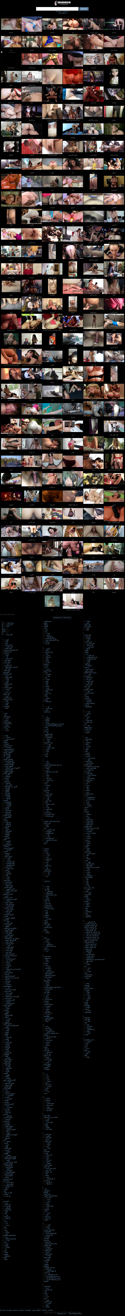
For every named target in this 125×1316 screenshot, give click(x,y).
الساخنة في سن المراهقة (14, 969)
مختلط (89, 782)
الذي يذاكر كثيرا (10, 954)
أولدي (6, 708)
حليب (47, 807)
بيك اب (48, 633)
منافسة (87, 901)
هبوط (88, 992)
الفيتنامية (7, 1047)
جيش (46, 754)
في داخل (47, 1272)
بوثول (5, 1259)
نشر (88, 969)
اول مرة (8, 1196)
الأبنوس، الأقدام (7, 773)
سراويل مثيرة (48, 977)
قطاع (47, 1307)
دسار (48, 855)
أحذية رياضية (8, 645)
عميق (47, 1177)
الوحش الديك (9, 1167)
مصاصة (89, 838)
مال (87, 741)
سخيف (49, 966)
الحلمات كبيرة (9, 902)
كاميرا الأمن (88, 642)
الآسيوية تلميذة (9, 766)
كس (89, 674)
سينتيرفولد (48, 1019)
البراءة (6, 820)
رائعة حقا (47, 889)
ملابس (89, 892)
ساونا (47, 960)
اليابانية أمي (9, 1170)
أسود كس (7, 668)
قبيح (46, 1293)
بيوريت (47, 643)
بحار (6, 1221)
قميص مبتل (88, 626)
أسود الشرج (8, 665)
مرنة (87, 795)
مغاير (87, 855)
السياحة (7, 983)
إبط (5, 715)
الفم (8, 1041)
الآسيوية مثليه (9, 769)
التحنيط (6, 846)
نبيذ (85, 966)
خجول (47, 824)
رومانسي (49, 918)
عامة (47, 1139)
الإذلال (8, 797)
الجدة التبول (6, 880)
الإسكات (8, 798)
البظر (7, 829)
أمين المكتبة (7, 697)
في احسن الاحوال (50, 1267)
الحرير (7, 896)
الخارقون (6, 919)
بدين (5, 1228)
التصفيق (7, 853)
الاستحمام (8, 810)
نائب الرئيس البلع (91, 923)
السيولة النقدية (7, 986)
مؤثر (86, 737)
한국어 (39, 1310)
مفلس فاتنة (89, 865)
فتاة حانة (47, 1237)
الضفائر (6, 1010)
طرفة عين (50, 1122)
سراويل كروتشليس (50, 975)
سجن (47, 965)
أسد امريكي (9, 658)
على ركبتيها (49, 1172)
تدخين (47, 660)
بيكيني (48, 635)
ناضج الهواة (89, 951)
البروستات (8, 826)
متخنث (88, 753)
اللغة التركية (7, 1087)
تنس (47, 684)
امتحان (7, 1177)
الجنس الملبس (8, 887)
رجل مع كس (48, 905)
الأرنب (7, 780)
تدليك (48, 662)
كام (89, 640)
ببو (7, 1215)
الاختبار (8, 807)
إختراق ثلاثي (6, 716)
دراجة (47, 852)
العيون (7, 1027)
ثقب (48, 706)
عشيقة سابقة (48, 1165)
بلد (5, 1249)
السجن (7, 974)
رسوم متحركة (50, 908)
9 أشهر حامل (7, 634)
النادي (7, 1136)
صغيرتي (49, 1086)
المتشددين (10, 1095)
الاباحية (9, 805)
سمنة (47, 994)
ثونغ (47, 710)
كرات (88, 662)
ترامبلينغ (46, 664)
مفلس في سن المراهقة (92, 867)
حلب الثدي (49, 795)
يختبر (86, 1046)
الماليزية (7, 1092)
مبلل (86, 751)
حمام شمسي (47, 812)
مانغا (87, 744)
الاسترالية (7, 812)
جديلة (46, 727)
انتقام (5, 1189)
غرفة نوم (48, 1197)
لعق (89, 725)
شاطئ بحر (48, 1028)
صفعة (47, 1088)
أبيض (7, 639)
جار (47, 717)
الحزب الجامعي (7, 897)
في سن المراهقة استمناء (52, 1276)
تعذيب (48, 669)
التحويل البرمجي (8, 848)
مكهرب (87, 891)
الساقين (8, 971)
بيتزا (47, 629)
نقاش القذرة (88, 974)
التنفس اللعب (8, 856)
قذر (47, 1295)
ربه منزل (47, 901)
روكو (47, 917)
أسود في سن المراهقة (11, 667)
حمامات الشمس (50, 814)
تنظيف (47, 686)
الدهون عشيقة (8, 936)
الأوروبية (7, 793)
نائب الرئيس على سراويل (93, 933)
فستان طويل (48, 1254)
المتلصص (9, 1099)
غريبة (47, 1202)
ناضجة (89, 952)
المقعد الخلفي (9, 1126)
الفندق (7, 1044)
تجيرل (48, 655)
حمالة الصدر (49, 809)
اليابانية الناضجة (8, 1174)
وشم (88, 1031)
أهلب (6, 704)
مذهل (87, 787)
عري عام (49, 1160)
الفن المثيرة (8, 1042)
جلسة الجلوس (49, 734)
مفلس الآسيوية (90, 863)
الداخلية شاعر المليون (10, 928)
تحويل (47, 659)
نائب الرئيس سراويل (91, 928)
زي (47, 951)
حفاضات (48, 785)
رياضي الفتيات (48, 927)
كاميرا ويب (91, 647)
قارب (47, 1288)
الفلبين (7, 1039)
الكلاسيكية (9, 1068)
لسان (88, 717)
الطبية (7, 1012)
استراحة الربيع (8, 745)
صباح (47, 1077)
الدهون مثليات (9, 942)
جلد (47, 732)
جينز (47, 756)
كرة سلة (87, 667)
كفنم (88, 688)
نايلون (88, 964)
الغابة (8, 1029)
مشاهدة (89, 814)
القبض (7, 1049)
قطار (47, 1305)
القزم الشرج (7, 1052)
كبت (87, 653)
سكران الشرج (49, 989)
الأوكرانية (7, 795)
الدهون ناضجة (10, 943)
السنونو (7, 979)
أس (7, 657)
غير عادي (47, 1216)
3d (2, 628)
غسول (47, 1204)
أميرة (7, 696)
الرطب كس (9, 960)
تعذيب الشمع (47, 671)
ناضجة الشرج (90, 956)
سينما (47, 1021)
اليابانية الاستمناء (10, 1172)
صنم (48, 1091)
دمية (47, 864)
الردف (7, 957)
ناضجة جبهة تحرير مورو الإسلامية (95, 959)
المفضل (7, 1122)
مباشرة (89, 746)
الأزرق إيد (6, 781)
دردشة (48, 853)
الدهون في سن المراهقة (12, 938)
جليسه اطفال (48, 736)
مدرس (88, 785)
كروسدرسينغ (89, 669)
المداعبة (7, 1109)
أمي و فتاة (6, 694)
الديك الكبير (10, 948)
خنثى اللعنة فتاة (50, 838)
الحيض (6, 916)
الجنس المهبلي (11, 889)
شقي (47, 1062)
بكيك (7, 1244)
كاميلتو (88, 648)
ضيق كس (49, 1110)
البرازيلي (8, 822)
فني (47, 1262)
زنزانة (47, 941)
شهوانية (48, 1065)
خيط (45, 843)
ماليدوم (88, 742)
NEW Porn (66, 11)
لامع (86, 715)
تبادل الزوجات (49, 652)
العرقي (7, 1022)
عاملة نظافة (48, 1141)
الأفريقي (7, 788)
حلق (48, 797)
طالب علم (47, 1115)
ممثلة (87, 898)
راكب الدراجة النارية (51, 895)
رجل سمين (48, 903)
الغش (7, 1030)
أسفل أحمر (7, 660)
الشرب (8, 988)
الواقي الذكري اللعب (10, 1158)
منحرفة (88, 903)
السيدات (8, 984)
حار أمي (48, 763)
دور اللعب (47, 869)
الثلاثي (8, 872)
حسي (47, 782)
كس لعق (90, 682)
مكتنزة (89, 889)
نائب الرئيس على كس (92, 935)
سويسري (48, 1006)
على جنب (48, 1170)
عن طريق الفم (51, 1178)
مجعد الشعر (89, 773)
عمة (47, 1173)
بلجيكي (8, 1247)
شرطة (47, 1043)
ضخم (47, 1101)
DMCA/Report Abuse (75, 1313)
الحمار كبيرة (10, 909)
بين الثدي (47, 641)
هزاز (88, 993)
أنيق (7, 701)
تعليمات (48, 674)
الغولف (6, 1034)
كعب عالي (87, 686)
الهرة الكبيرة (7, 1148)
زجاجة (48, 939)
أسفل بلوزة (7, 662)
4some (4, 631)
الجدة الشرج (8, 882)
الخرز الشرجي (8, 923)
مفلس (89, 862)
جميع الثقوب (49, 737)
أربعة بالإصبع (7, 651)
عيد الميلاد (49, 1182)
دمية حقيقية (48, 865)
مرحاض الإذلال (89, 794)
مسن (87, 812)
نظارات (89, 971)
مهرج (86, 910)
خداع (47, 826)
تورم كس (48, 693)
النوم (7, 1145)
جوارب (49, 744)
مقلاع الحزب (88, 875)
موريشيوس (88, 911)
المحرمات (9, 1107)
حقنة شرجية (49, 794)
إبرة (6, 713)
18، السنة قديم (7, 624)
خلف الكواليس (50, 833)
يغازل (86, 1053)
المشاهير (9, 1116)
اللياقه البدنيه (7, 1088)
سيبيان (47, 1009)
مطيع (88, 850)
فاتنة (49, 1225)
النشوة (8, 1141)
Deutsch (15, 1310)
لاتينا (89, 712)
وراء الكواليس (91, 1029)
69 (2, 633)
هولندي (88, 1007)
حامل (47, 770)
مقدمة (88, 870)
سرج (48, 978)
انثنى (4, 1191)
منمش (88, 906)
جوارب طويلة (51, 747)
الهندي (8, 1151)
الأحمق (8, 774)
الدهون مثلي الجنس (10, 940)
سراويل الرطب (50, 972)
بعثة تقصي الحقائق (11, 1238)
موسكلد (88, 915)
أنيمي (7, 703)
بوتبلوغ (6, 1254)
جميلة (48, 739)
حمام (47, 811)
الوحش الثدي (8, 1165)
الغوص (7, 1032)
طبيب (48, 1119)
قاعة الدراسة (48, 1289)
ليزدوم (88, 730)
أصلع (7, 675)
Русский (2, 1310)
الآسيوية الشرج (9, 761)
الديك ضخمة (9, 950)
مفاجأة (89, 858)
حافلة (47, 768)
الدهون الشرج (10, 935)
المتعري (7, 1097)
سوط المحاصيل (48, 1004)
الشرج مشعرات (10, 1000)
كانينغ (86, 650)
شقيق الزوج (47, 1064)
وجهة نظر (89, 1026)
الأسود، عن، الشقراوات (10, 786)
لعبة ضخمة (89, 722)
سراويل (49, 970)
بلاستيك (6, 1245)
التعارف (7, 855)
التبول (8, 843)
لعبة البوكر (89, 720)
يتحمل (87, 1043)
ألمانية (7, 686)
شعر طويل (49, 1052)
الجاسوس (8, 873)
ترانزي (46, 665)
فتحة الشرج (49, 1248)
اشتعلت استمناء (9, 751)
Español (21, 1310)
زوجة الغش (49, 944)
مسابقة (89, 804)
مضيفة (88, 845)
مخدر (86, 783)
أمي (8, 691)
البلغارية (7, 832)
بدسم (8, 1225)
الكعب (8, 1066)
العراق (7, 1017)
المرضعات (8, 1112)
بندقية (6, 1252)
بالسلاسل (7, 1208)
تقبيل (48, 676)
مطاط (87, 846)
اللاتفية (7, 1076)
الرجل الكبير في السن (10, 955)
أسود (8, 663)
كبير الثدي (91, 655)
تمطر (47, 681)
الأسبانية (8, 783)
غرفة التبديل (47, 1194)
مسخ (86, 809)
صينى (45, 1093)
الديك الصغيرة (10, 947)
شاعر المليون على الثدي (51, 1033)
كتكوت (89, 660)
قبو (46, 1291)
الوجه (8, 1160)
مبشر (87, 747)
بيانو (46, 628)
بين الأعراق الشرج (51, 638)
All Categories (62, 13)
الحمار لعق (9, 911)
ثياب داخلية (47, 712)
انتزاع (7, 1187)
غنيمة (48, 1213)
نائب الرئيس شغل (91, 930)
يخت (86, 1045)
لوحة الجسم (88, 729)
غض (47, 1207)
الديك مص (8, 952)
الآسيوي (8, 757)
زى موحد (46, 949)
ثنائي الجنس (49, 708)
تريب (46, 667)
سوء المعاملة (48, 999)
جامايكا (48, 720)
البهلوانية (7, 834)
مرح (88, 792)
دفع (47, 862)
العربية (8, 1020)
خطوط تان (49, 831)
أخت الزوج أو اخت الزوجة (10, 650)
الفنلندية (7, 1046)
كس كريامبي (89, 681)
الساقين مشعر (8, 972)
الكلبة (7, 1070)
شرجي (48, 1042)
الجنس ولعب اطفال (11, 890)
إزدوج (6, 720)
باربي (6, 1203)
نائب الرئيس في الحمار (92, 937)
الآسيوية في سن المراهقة (13, 768)
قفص (87, 623)
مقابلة (88, 869)
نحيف (89, 968)
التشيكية (9, 849)
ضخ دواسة (48, 1100)
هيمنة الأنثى (88, 1012)
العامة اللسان (9, 1015)
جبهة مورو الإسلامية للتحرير (54, 725)
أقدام (7, 679)
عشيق (48, 1161)
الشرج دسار (9, 993)
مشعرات (89, 831)
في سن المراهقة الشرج (53, 1279)
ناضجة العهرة (89, 957)
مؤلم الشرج (88, 739)
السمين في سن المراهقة (12, 977)
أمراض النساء (8, 687)
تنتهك (47, 682)
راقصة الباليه (49, 893)
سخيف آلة (48, 968)
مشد (87, 816)
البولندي (6, 836)
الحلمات (8, 901)
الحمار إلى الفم (10, 904)
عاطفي (48, 1136)
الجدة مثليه (8, 884)
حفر (47, 787)
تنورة (47, 688)
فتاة (49, 1228)
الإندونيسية (8, 802)
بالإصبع (8, 1206)
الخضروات (8, 925)
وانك (86, 1022)
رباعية (48, 898)
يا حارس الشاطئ (89, 1040)
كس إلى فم (88, 676)
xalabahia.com (61, 1313)
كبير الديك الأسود (91, 659)
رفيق (47, 912)
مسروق (87, 811)
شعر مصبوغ (47, 1055)
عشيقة (49, 1163)
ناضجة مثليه (89, 961)
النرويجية (7, 1138)
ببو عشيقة (7, 1216)
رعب (46, 910)
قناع (88, 628)
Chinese (50, 1310)
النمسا (6, 1143)
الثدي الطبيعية (10, 865)
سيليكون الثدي (50, 1018)
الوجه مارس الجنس (11, 1162)
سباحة (47, 961)
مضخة (88, 843)
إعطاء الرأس (8, 723)
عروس (48, 1156)
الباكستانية (8, 817)
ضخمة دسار (49, 1105)
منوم (86, 908)
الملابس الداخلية (11, 1129)
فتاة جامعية (49, 1235)
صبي (48, 1079)
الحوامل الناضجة (8, 914)
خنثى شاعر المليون (51, 840)
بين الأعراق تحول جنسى (52, 640)
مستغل (87, 807)
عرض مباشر (49, 1154)
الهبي (6, 1146)
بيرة (46, 631)
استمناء (9, 747)
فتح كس (48, 1247)
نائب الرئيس (91, 922)
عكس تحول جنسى (51, 1168)
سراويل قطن (48, 973)
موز (86, 913)
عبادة (47, 1146)
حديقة (48, 775)
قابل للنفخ (47, 1286)
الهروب (7, 1150)
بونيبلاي (46, 624)
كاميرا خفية (90, 645)
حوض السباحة (49, 816)
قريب (47, 1296)
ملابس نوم (88, 894)
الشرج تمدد (7, 991)
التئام (4, 839)
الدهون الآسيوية (9, 930)
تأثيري (48, 648)
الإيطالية (9, 803)
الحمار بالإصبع (9, 907)
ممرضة (89, 899)
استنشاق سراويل (9, 749)
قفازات (88, 621)
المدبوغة (7, 1110)
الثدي (8, 858)
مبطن (87, 749)
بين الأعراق (50, 636)
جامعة (47, 722)
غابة (46, 1189)
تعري (46, 672)
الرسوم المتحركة (10, 959)
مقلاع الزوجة (89, 877)
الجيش (8, 892)
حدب (47, 773)
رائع (48, 888)
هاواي (87, 990)
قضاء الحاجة (48, 1301)
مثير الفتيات (90, 770)
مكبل (87, 884)
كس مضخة (89, 684)
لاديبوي (89, 713)
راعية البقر (50, 891)
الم (6, 1090)
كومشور (87, 705)
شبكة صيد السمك (51, 1036)
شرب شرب (49, 1040)
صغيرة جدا (49, 1084)
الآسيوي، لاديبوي (8, 759)
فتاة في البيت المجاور (51, 1243)
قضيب (49, 1303)
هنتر (87, 1000)
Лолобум (9, 1310)
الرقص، (8, 964)
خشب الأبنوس (51, 830)
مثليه (89, 759)
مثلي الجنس (91, 758)
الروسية (9, 965)
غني (46, 1211)
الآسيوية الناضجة (8, 764)
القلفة (6, 1056)
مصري (87, 840)
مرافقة (88, 790)
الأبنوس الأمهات (8, 771)
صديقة (49, 1081)
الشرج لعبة (8, 998)
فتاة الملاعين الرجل (51, 1233)
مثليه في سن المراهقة (93, 766)
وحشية (89, 1027)
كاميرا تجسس (91, 643)
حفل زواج (46, 790)
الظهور (6, 1013)
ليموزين (87, 732)
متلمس (88, 756)
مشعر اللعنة (89, 824)
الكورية (8, 1075)
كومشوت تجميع (90, 703)
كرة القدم (89, 665)
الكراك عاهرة (8, 1059)
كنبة (86, 694)
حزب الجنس (49, 780)
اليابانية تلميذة (9, 1175)
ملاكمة (86, 896)
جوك (47, 751)
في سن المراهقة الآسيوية (53, 1277)
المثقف (6, 1100)
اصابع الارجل (7, 754)
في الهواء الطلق (51, 1271)
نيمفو (87, 978)
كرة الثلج (87, 664)
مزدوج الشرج (91, 797)
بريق (7, 1233)
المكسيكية (9, 1128)
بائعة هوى (6, 1201)
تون (47, 696)
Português (28, 1310)
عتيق (45, 1149)
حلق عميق (48, 800)
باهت (5, 1213)
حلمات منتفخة (50, 804)
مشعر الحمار (89, 821)
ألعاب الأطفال (8, 684)
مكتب (88, 886)
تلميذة (48, 679)
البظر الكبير (8, 831)
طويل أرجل (49, 1129)
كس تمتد (88, 679)
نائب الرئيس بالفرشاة (91, 925)
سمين (47, 997)
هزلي (89, 997)
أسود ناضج (7, 670)
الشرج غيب (8, 994)
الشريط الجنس (10, 1003)
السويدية (8, 981)
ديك (49, 872)
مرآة (88, 788)
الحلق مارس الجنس (11, 899)
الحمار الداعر (10, 906)
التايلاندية (8, 841)
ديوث (47, 876)
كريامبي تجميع (89, 671)
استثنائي (6, 744)
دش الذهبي (49, 859)
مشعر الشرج (89, 823)
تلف (46, 677)
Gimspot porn (58, 617)
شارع (47, 1026)
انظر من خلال (8, 1192)
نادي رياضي (88, 949)
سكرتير (48, 990)
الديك (8, 945)
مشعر (88, 817)
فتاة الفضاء (48, 1231)
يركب (87, 1048)
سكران (48, 983)
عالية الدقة (49, 1137)
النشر (5, 1139)
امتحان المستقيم (8, 1179)
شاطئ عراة (49, 1030)
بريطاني (7, 1232)
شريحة (47, 1048)
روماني (46, 920)
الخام (8, 921)
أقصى (6, 682)
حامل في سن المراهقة (52, 771)
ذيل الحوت (47, 881)
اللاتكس (8, 1078)
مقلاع (88, 874)
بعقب (8, 1240)
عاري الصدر (48, 1134)
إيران (6, 728)
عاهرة (49, 1143)
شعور (47, 1057)
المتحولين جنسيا (10, 1093)
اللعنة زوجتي (8, 1085)
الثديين (7, 870)
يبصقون (89, 1041)
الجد (7, 875)
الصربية (7, 1006)
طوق (47, 1125)
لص (87, 718)
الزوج (7, 967)
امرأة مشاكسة (9, 1186)
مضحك (89, 841)
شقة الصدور (48, 1059)
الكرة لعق (8, 1064)
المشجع (8, 1119)
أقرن (7, 680)
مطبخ (88, 848)
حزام (47, 777)
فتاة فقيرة (48, 1242)
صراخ (47, 1083)
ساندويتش (48, 958)
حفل (47, 788)
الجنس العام (9, 885)
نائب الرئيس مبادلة (91, 944)
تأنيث (47, 650)
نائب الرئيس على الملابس (92, 932)
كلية (89, 691)
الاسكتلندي (8, 814)
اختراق (8, 737)
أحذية (6, 641)
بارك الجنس (7, 1204)
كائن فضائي (88, 635)
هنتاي (88, 998)
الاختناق (7, 809)
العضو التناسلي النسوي (12, 1025)
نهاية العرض (88, 976)
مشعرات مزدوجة (91, 833)
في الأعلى (48, 1269)
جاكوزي (48, 718)
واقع (89, 1021)
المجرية (6, 1102)
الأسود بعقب (8, 785)
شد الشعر (47, 1038)
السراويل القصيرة (10, 976)
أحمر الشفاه (8, 648)
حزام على (49, 778)
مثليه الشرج (90, 763)
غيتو (47, 1214)
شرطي (48, 1045)
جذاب (47, 729)
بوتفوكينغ (7, 1256)
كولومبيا (89, 700)
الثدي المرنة (8, 867)
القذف (7, 1051)
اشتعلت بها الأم (7, 752)
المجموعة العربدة (9, 1104)
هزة (89, 995)
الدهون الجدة (8, 931)
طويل (47, 1127)
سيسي (48, 1014)
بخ (7, 1223)
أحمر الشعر (10, 646)
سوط (47, 1002)
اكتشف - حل (7, 756)
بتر (5, 1220)
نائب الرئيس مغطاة (90, 945)
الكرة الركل (7, 1061)
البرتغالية (8, 824)
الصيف (8, 1008)
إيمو (8, 730)
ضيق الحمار (49, 1108)
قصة (47, 1300)
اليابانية (8, 1168)
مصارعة (88, 836)
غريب (48, 1199)
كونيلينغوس (88, 706)
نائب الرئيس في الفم (92, 939)
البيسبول (7, 838)
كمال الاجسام (90, 693)
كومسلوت (89, 701)
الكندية (8, 1071)
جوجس (48, 749)
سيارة (48, 1007)
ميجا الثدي (88, 916)
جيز (47, 753)
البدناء (5, 819)
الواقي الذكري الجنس (10, 1157)
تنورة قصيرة (49, 689)
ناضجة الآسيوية (90, 954)
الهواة (8, 1155)
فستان (47, 1252)
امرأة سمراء (10, 1182)
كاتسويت (87, 636)
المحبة (7, 1105)
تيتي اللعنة (48, 701)
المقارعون (7, 1124)
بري (6, 1230)
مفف (86, 860)
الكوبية (6, 1073)
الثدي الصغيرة (10, 861)
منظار (87, 904)
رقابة (47, 913)
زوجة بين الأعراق (51, 946)
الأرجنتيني (7, 776)
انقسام (6, 1194)
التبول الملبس (7, 844)
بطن (6, 1237)
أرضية (6, 653)
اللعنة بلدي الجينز (9, 1083)
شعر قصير (48, 1053)
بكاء (5, 1242)
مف (87, 857)
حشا (46, 783)
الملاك (7, 1131)
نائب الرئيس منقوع (90, 947)
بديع (5, 1227)
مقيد (87, 879)
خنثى (48, 835)
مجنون (89, 776)
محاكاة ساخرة (91, 778)
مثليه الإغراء (88, 761)
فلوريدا (48, 1259)
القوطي (8, 1058)
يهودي (87, 1057)
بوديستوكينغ (48, 621)
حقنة (47, 792)
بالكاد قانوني (7, 1209)
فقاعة (49, 1255)
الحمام (8, 913)
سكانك (47, 982)
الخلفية (7, 926)
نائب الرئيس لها (89, 942)
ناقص (86, 962)
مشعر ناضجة (89, 829)
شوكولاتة (47, 1069)
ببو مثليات (8, 1218)
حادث (47, 761)
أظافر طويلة (8, 677)
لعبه (86, 723)
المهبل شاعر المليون (11, 1134)
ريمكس (48, 932)
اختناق (6, 740)
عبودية (49, 1148)
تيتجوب (48, 698)
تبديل (47, 653)
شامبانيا (46, 1035)
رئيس (47, 886)
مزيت (87, 802)
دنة (47, 867)
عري (47, 1158)
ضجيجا (48, 1098)
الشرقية (8, 1001)
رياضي (48, 925)
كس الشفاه (89, 677)
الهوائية (6, 1153)
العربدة (8, 1018)
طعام (46, 1124)
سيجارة (48, 1011)
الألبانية (7, 791)
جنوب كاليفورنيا (48, 742)
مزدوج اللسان (91, 799)
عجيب (46, 1153)
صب (47, 1076)
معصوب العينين (91, 853)
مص (89, 834)
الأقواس (7, 790)
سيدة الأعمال (48, 1012)
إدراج (7, 718)
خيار (47, 841)
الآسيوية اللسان (10, 762)
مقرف (88, 872)
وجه (88, 1024)
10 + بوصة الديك (7, 623)
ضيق (48, 1107)
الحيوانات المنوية (10, 918)
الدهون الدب (8, 933)
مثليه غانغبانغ (88, 765)
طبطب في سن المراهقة (51, 1117)
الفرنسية (9, 1037)
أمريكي (8, 689)
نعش (86, 973)
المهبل (8, 1133)
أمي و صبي (7, 692)
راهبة (47, 896)
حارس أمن (48, 766)
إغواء (7, 725)
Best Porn (59, 11)
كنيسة (87, 696)
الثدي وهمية (10, 868)
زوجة (48, 942)
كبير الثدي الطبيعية (92, 657)
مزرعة (88, 800)
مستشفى (89, 805)
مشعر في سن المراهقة (92, 828)
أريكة (7, 655)
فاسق (48, 1226)
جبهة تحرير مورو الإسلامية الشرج (55, 724)
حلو (47, 806)
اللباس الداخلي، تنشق (9, 1080)
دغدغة (48, 860)
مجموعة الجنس (92, 775)
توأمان (46, 691)
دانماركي (46, 848)
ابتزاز (6, 735)
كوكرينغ (87, 698)
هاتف (87, 983)
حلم (47, 802)
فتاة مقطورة (47, 1245)
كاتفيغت (88, 638)
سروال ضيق (47, 980)
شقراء (49, 1060)
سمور (47, 995)
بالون (6, 1211)
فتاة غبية (46, 1238)
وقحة (89, 1033)
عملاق (47, 1175)
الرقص (8, 962)
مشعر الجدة (89, 819)
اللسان (9, 1081)
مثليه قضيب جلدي (91, 768)
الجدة (8, 877)
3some (4, 629)
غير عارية (48, 1218)
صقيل (46, 1089)
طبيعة (47, 1120)
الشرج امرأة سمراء (10, 989)
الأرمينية (6, 778)
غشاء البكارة (49, 1206)
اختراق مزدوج (10, 739)
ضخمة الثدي (50, 1103)
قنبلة (87, 629)
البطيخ (7, 827)
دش (47, 857)
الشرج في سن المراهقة (12, 996)
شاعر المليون (51, 1031)
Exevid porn (67, 617)
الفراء (6, 1035)
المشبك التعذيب (7, 1117)
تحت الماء (48, 657)
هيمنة (89, 1010)
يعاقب (88, 1051)
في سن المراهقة (52, 1274)
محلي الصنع (89, 780)
